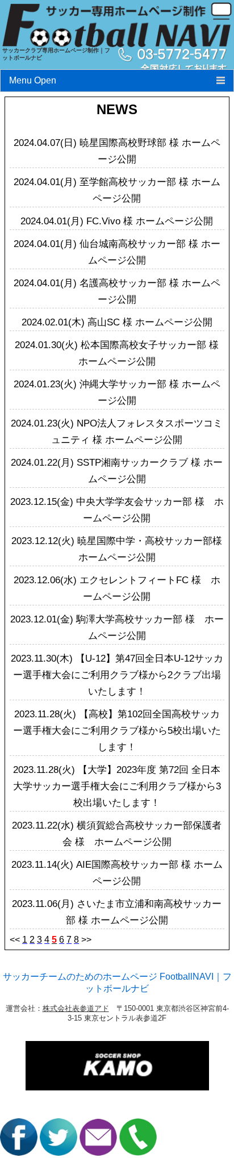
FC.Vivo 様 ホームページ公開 (149, 221)
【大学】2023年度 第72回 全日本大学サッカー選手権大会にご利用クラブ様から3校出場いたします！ (117, 786)
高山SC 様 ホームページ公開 (149, 322)
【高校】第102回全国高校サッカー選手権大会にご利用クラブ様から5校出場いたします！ (117, 731)
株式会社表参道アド (76, 1008)
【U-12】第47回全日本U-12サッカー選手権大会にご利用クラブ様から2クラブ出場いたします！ (118, 675)
